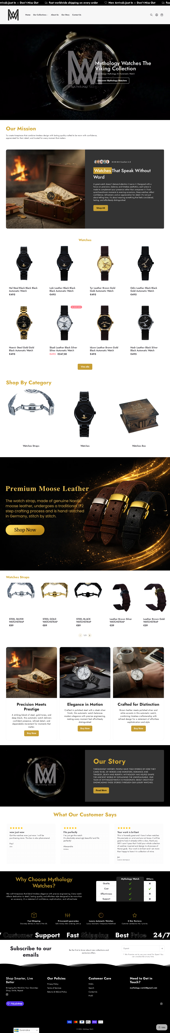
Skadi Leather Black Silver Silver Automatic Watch (63, 349)
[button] (41, 15)
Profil (91, 995)
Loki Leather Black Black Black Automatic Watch (62, 290)
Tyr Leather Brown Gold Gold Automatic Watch (102, 290)
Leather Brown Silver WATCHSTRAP (121, 620)
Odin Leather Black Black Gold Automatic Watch (143, 290)
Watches (85, 445)
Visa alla (85, 367)
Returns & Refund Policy (57, 991)
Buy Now (31, 733)
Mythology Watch (88, 1029)
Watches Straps (31, 445)
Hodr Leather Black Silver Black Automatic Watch (144, 349)
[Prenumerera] (162, 948)
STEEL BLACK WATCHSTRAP (83, 620)
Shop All (100, 208)
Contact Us (93, 991)
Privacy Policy (52, 984)
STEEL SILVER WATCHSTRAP (16, 620)
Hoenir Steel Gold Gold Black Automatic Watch (21, 349)
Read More (101, 790)
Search (91, 988)
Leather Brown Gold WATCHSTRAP (154, 620)
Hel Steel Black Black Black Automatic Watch (23, 290)
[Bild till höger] (90, 635)
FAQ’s (91, 984)
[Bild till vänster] (80, 635)
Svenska (24, 1030)
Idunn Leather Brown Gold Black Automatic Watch (104, 349)
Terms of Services (54, 988)
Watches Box (139, 445)
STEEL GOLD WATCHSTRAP (50, 620)
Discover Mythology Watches (112, 80)
